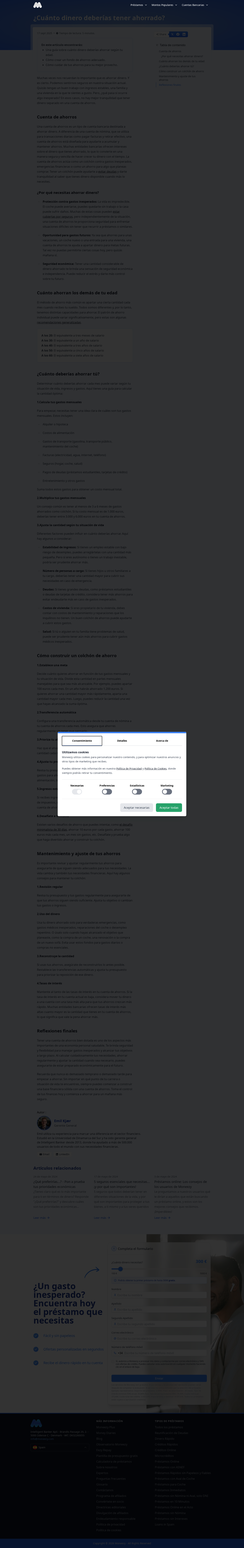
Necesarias (77, 785)
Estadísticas (137, 785)
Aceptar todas (169, 808)
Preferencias (107, 785)
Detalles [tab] (122, 740)
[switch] (77, 792)
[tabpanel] (122, 774)
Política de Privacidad (129, 768)
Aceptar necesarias (137, 808)
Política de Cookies (156, 768)
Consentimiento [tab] (82, 740)
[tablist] (122, 741)
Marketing (167, 785)
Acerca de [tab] (162, 740)
